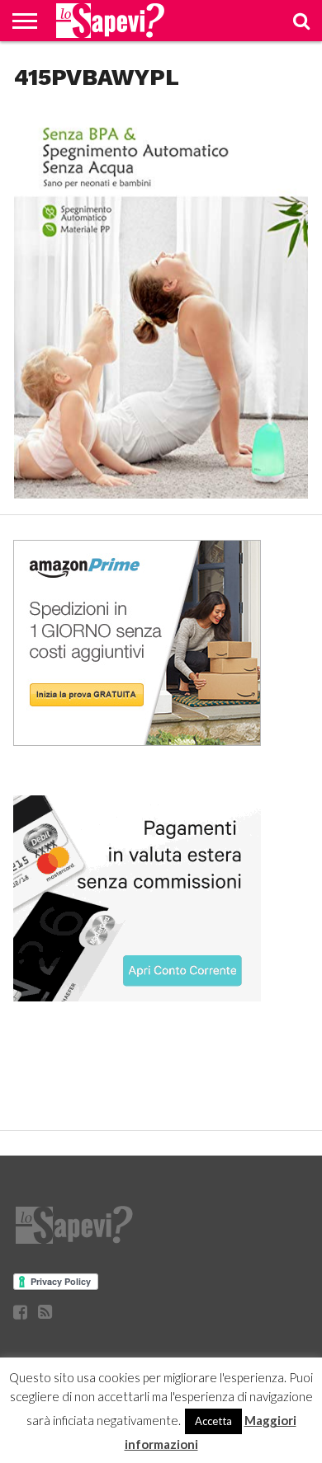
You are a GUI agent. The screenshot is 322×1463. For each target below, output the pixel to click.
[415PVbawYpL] (161, 493)
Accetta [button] (213, 1421)
